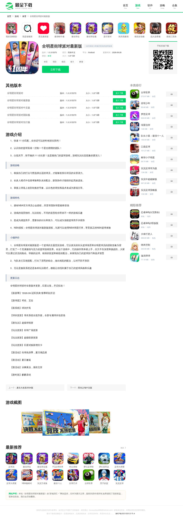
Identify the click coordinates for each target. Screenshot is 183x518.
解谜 (81, 61)
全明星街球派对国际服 (18, 114)
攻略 (162, 5)
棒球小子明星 (148, 157)
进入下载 (119, 93)
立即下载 (55, 69)
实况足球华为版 (149, 168)
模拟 (63, 61)
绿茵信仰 (145, 124)
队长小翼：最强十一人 (152, 135)
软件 (150, 5)
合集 (174, 5)
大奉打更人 (146, 234)
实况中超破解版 (149, 179)
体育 (24, 16)
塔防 (54, 61)
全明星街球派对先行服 (18, 122)
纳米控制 (145, 244)
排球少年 (145, 103)
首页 (125, 5)
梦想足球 (145, 114)
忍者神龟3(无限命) (150, 212)
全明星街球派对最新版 (40, 16)
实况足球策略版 (149, 190)
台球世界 (145, 92)
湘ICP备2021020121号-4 (125, 513)
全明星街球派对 (15, 93)
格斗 (72, 61)
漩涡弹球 (145, 255)
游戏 (137, 5)
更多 (122, 447)
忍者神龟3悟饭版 (149, 223)
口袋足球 (145, 146)
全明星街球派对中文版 (18, 107)
